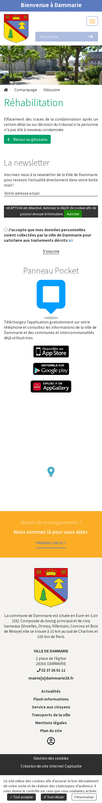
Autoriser (73, 214)
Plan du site (51, 730)
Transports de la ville (51, 714)
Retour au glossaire (29, 139)
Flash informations (51, 699)
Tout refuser (55, 797)
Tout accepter (23, 797)
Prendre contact (51, 543)
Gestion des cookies (51, 758)
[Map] (51, 461)
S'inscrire (51, 251)
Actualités (51, 691)
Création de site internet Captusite (51, 766)
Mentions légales (51, 722)
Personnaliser (84, 797)
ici (71, 240)
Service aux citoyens (51, 706)
